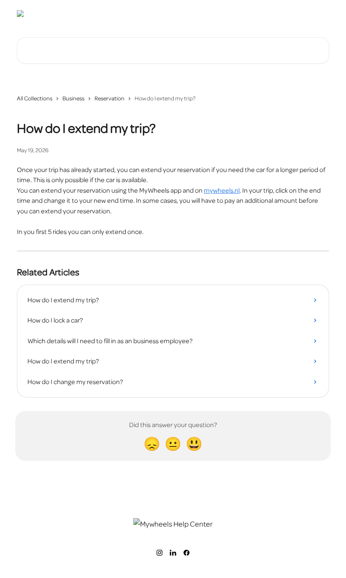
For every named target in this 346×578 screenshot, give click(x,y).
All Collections (34, 98)
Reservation (109, 98)
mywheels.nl (222, 190)
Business (73, 98)
